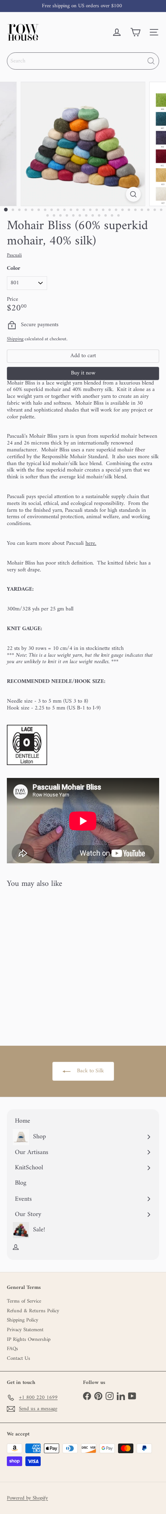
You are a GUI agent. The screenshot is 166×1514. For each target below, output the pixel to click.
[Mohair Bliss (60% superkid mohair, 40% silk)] (57, 962)
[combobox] (83, 61)
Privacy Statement (25, 1329)
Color (13, 268)
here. (90, 543)
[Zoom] (133, 194)
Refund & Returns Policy (33, 1310)
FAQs (12, 1348)
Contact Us (18, 1358)
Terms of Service (24, 1301)
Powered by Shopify (27, 1498)
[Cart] (135, 32)
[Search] (151, 61)
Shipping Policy (22, 1320)
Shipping (15, 339)
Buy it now (83, 373)
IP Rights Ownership (28, 1339)
